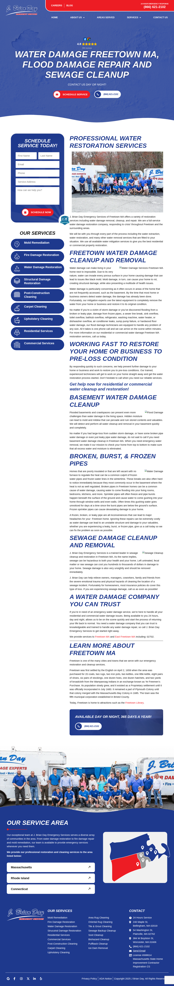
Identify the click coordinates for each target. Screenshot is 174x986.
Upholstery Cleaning (38, 318)
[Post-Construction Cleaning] (17, 294)
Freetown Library (134, 702)
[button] (51, 867)
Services (132, 17)
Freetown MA (102, 636)
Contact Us (160, 17)
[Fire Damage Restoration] (17, 256)
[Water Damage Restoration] (17, 268)
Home (54, 17)
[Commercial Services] (17, 344)
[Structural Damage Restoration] (17, 281)
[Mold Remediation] (17, 244)
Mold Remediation (36, 242)
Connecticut (19, 889)
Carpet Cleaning (35, 306)
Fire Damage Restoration (41, 255)
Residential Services (38, 331)
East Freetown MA (125, 636)
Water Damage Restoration (43, 267)
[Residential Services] (17, 332)
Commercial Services (39, 343)
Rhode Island (20, 878)
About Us (76, 17)
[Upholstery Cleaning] (17, 320)
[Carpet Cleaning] (17, 308)
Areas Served (106, 17)
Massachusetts (21, 867)
